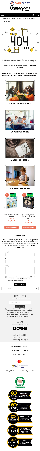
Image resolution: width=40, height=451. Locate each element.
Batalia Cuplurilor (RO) (11, 214)
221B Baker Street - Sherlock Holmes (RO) (29, 215)
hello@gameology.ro (21, 340)
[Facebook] (14, 328)
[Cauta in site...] (38, 15)
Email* (7, 252)
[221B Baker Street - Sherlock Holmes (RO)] (28, 202)
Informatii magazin (19, 346)
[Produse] (2, 15)
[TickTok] (22, 328)
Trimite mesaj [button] (20, 284)
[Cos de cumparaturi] (33, 15)
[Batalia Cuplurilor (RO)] (11, 202)
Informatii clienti (19, 350)
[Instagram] (25, 328)
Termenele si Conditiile (26, 277)
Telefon (7, 259)
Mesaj (7, 266)
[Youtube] (18, 328)
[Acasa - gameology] (20, 3)
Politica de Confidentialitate (18, 279)
